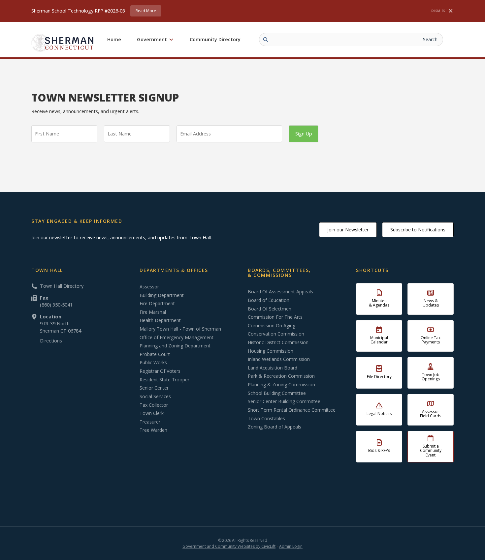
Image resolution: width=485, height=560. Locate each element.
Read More (146, 11)
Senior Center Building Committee (284, 401)
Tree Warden (153, 430)
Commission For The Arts (275, 317)
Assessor (149, 286)
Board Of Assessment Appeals (280, 291)
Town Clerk (152, 413)
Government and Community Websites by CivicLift (228, 546)
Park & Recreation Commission (281, 376)
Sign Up (303, 134)
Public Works (153, 362)
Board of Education (268, 300)
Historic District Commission (278, 342)
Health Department (160, 320)
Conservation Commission (276, 334)
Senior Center (154, 388)
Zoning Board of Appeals (274, 426)
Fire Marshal (153, 312)
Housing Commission (270, 351)
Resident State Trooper (164, 379)
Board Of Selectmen (269, 308)
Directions (51, 341)
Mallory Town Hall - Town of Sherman (180, 329)
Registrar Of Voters (160, 371)
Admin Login (291, 546)
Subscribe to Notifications (417, 229)
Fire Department (157, 303)
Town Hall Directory (61, 286)
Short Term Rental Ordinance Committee (292, 410)
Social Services (155, 396)
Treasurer (150, 422)
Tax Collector (154, 405)
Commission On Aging (271, 325)
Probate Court (155, 354)
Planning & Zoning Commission (281, 384)
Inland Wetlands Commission (279, 359)
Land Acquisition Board (272, 367)
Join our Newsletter (348, 229)
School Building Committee (277, 393)
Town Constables (266, 418)
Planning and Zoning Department (175, 345)
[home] (62, 42)
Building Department (162, 295)
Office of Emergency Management (176, 337)
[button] (155, 39)
